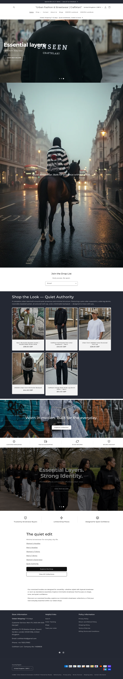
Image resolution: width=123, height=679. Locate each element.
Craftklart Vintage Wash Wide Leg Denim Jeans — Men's (61, 388)
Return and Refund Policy (88, 622)
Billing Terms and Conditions (89, 631)
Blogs (47, 625)
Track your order (51, 628)
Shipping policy (88, 674)
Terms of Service (84, 628)
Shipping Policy (84, 625)
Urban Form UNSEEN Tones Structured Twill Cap (94, 343)
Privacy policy (67, 674)
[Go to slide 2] (61, 78)
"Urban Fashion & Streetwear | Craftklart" (28, 674)
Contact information (100, 674)
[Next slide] (117, 51)
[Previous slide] (6, 51)
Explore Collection (61, 427)
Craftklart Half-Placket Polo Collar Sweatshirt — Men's (61, 343)
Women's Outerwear (34, 560)
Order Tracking (50, 622)
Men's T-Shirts (31, 556)
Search (47, 618)
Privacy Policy (83, 618)
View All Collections (46, 574)
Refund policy (57, 674)
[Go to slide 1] (59, 78)
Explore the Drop (46, 569)
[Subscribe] (76, 283)
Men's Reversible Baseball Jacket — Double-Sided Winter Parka (28, 343)
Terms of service (77, 674)
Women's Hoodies (33, 543)
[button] (14, 7)
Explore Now (12, 60)
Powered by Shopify (46, 674)
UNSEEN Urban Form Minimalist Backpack (28, 387)
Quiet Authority (32, 564)
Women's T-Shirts (33, 551)
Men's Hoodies (32, 547)
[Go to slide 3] (63, 78)
